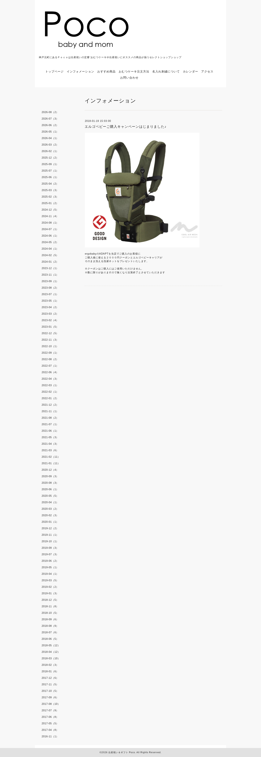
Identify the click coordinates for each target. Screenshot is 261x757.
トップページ (54, 71)
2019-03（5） (50, 580)
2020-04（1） (50, 502)
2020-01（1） (50, 521)
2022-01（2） (50, 398)
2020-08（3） (50, 482)
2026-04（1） (50, 138)
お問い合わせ (129, 77)
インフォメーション (80, 71)
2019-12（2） (50, 528)
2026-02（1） (50, 151)
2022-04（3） (50, 378)
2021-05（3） (50, 437)
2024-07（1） (50, 229)
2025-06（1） (50, 177)
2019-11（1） (50, 534)
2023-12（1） (50, 268)
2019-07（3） (50, 554)
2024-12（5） (50, 209)
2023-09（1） (50, 281)
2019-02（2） (50, 586)
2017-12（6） (50, 677)
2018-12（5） (50, 599)
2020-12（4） (50, 469)
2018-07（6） (50, 632)
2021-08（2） (50, 417)
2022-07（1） (50, 365)
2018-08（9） (50, 625)
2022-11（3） (50, 339)
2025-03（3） (50, 190)
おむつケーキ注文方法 (134, 71)
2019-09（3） (50, 547)
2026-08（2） (50, 112)
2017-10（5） (50, 690)
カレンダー (190, 71)
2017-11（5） (50, 684)
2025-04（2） (50, 183)
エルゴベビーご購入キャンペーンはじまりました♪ (125, 127)
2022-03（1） (50, 385)
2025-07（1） (50, 170)
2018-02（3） (50, 664)
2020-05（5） (50, 495)
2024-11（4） (50, 216)
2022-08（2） (50, 359)
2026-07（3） (50, 118)
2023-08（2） (50, 287)
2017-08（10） (51, 703)
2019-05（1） (50, 567)
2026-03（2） (50, 144)
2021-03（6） (50, 450)
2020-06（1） (50, 489)
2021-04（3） (50, 443)
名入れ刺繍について (166, 71)
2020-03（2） (50, 508)
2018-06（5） (50, 638)
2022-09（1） (50, 352)
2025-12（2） (50, 157)
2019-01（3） (50, 593)
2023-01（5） (50, 326)
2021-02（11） (51, 456)
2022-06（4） (50, 372)
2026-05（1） (50, 131)
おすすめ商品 (106, 71)
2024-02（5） (50, 255)
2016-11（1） (50, 736)
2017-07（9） (50, 710)
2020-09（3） (50, 476)
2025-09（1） (50, 164)
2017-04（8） (50, 730)
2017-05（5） (50, 723)
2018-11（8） (50, 606)
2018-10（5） (50, 612)
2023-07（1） (50, 294)
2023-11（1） (50, 274)
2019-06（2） (50, 560)
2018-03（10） (51, 658)
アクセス (207, 71)
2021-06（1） (50, 430)
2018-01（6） (50, 671)
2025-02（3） (50, 196)
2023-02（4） (50, 320)
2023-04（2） (50, 307)
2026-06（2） (50, 125)
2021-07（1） (50, 424)
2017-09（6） (50, 697)
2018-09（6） (50, 619)
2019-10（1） (50, 541)
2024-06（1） (50, 235)
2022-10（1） (50, 346)
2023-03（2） (50, 313)
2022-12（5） (50, 333)
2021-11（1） (50, 411)
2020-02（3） (50, 515)
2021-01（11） (51, 463)
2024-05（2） (50, 242)
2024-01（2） (50, 261)
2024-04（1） (50, 248)
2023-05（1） (50, 300)
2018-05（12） (51, 645)
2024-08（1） (50, 222)
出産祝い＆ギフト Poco (121, 752)
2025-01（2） (50, 203)
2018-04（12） (51, 651)
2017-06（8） (50, 716)
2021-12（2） (50, 404)
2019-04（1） (50, 573)
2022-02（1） (50, 391)
